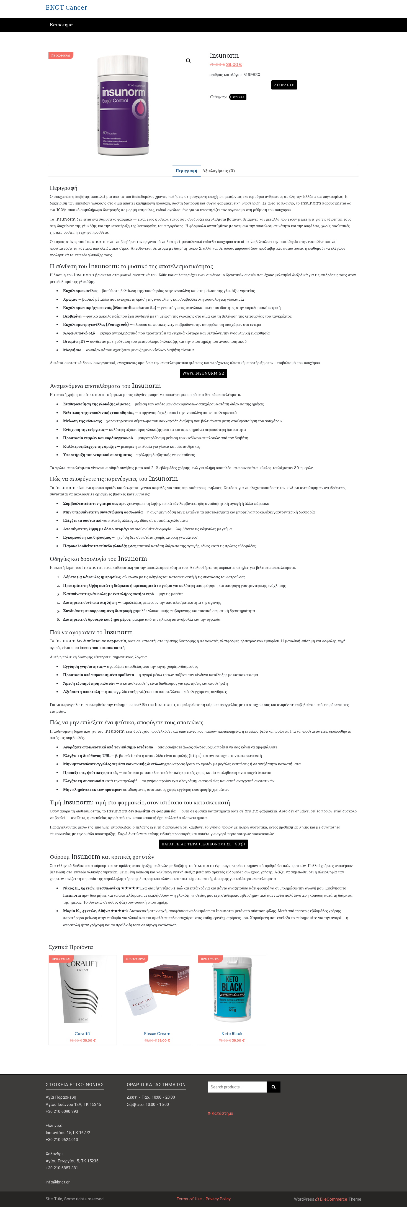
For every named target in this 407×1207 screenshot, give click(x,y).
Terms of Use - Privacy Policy (203, 1198)
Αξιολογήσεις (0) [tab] (218, 170)
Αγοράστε (284, 85)
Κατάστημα (61, 25)
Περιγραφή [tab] (186, 170)
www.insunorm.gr (203, 373)
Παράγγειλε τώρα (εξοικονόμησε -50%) (203, 844)
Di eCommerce (333, 1199)
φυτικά (238, 97)
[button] (189, 61)
